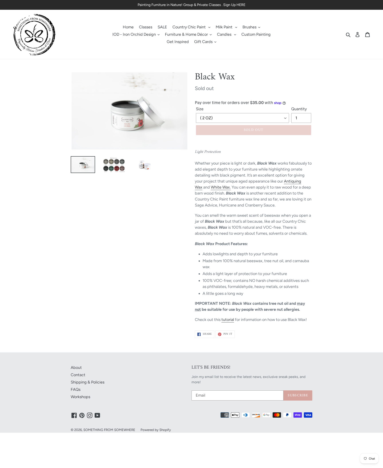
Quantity (299, 108)
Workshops (80, 396)
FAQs (75, 389)
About (76, 367)
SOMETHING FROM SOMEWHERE (109, 430)
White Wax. (221, 187)
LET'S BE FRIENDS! (211, 367)
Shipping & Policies (87, 382)
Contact (78, 374)
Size (199, 108)
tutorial (227, 319)
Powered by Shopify (156, 430)
